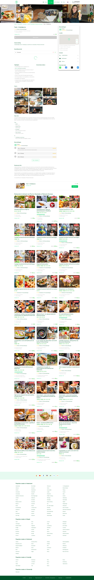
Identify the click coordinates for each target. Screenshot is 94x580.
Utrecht (64, 495)
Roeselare (64, 523)
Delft (16, 511)
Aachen (17, 541)
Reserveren (75, 186)
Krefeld (48, 543)
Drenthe (32, 493)
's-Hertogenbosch (66, 486)
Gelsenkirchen (33, 549)
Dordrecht (33, 491)
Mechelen (48, 527)
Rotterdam (49, 513)
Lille (32, 565)
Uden (64, 493)
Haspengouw (33, 527)
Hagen (32, 551)
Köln (48, 545)
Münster (64, 543)
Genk (32, 521)
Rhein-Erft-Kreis (65, 551)
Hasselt (32, 529)
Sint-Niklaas (65, 525)
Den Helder (33, 486)
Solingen (17, 553)
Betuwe (17, 503)
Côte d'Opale (18, 565)
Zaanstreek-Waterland (67, 509)
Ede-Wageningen (34, 495)
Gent (32, 523)
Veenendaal (65, 499)
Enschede (33, 499)
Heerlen (32, 513)
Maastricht (49, 493)
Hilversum (49, 486)
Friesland (33, 503)
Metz (48, 559)
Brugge (17, 527)
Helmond (33, 515)
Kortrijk (32, 533)
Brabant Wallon (18, 525)
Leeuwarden (49, 489)
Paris (48, 563)
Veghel (64, 501)
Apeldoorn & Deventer (20, 495)
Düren (32, 543)
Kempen (32, 531)
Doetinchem (33, 489)
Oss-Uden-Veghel (50, 505)
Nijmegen (48, 497)
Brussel (17, 529)
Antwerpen (18, 523)
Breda (17, 505)
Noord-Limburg (49, 501)
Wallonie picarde (66, 533)
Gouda (32, 505)
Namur (48, 531)
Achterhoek (18, 486)
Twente (64, 491)
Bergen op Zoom (19, 501)
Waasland (64, 531)
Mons (48, 529)
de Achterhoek (18, 507)
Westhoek (64, 535)
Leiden (48, 491)
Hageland (33, 525)
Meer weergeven (36, 160)
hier (17, 68)
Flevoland (33, 501)
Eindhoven (33, 497)
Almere (17, 489)
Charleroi (17, 533)
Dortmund (17, 551)
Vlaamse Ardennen (66, 529)
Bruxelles (17, 531)
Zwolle (64, 515)
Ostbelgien (65, 521)
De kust (17, 535)
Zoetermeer (65, 513)
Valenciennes (65, 563)
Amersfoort (18, 491)
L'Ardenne (33, 535)
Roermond (49, 509)
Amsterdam (18, 493)
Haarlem (32, 511)
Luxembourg (49, 525)
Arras (17, 561)
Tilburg (64, 489)
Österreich (17, 571)
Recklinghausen (65, 549)
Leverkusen (49, 547)
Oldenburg (64, 545)
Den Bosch (17, 513)
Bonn (17, 549)
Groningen (33, 509)
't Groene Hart (33, 507)
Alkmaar (17, 488)
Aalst (17, 521)
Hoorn (48, 488)
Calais (17, 563)
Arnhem (17, 497)
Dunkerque (33, 559)
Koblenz (48, 541)
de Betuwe (18, 509)
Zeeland (64, 511)
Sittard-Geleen (65, 488)
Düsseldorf (33, 545)
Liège (48, 523)
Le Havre (33, 563)
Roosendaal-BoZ (50, 511)
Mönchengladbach (66, 541)
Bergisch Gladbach (19, 545)
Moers (48, 549)
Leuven (48, 521)
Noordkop (48, 499)
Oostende (48, 535)
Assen (17, 499)
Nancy (48, 561)
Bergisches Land (18, 543)
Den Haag (17, 515)
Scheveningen (49, 515)
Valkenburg (65, 497)
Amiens (17, 559)
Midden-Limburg (50, 495)
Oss (47, 503)
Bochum (17, 547)
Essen (32, 547)
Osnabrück (64, 547)
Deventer (33, 488)
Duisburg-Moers (34, 541)
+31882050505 (68, 577)
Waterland (64, 505)
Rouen (64, 559)
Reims (48, 565)
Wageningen (65, 503)
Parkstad (48, 507)
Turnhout (64, 527)
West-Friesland (65, 507)
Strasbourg (65, 561)
